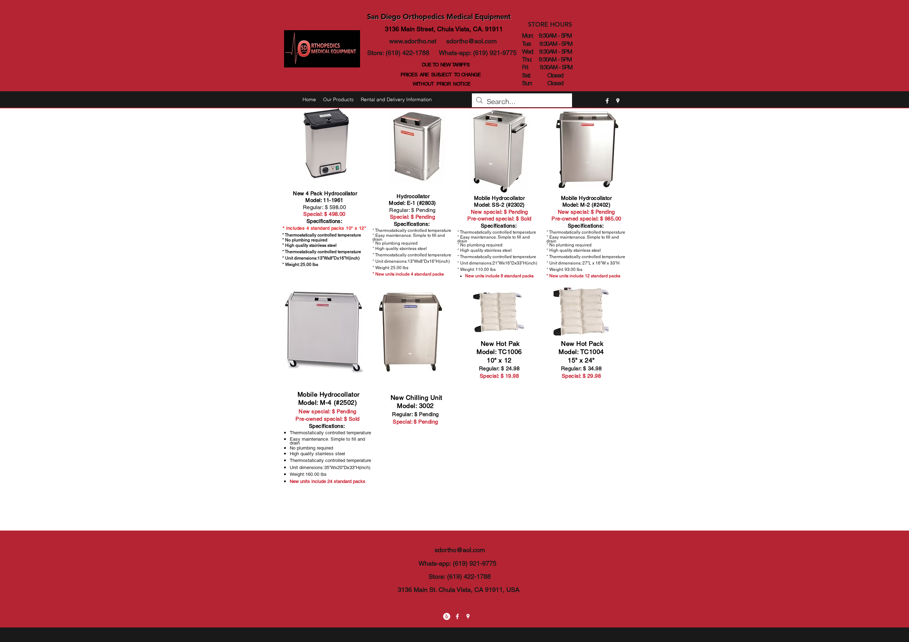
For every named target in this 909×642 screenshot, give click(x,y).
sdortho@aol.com (471, 41)
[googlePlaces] (617, 100)
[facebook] (607, 100)
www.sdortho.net (412, 41)
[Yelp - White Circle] (446, 616)
